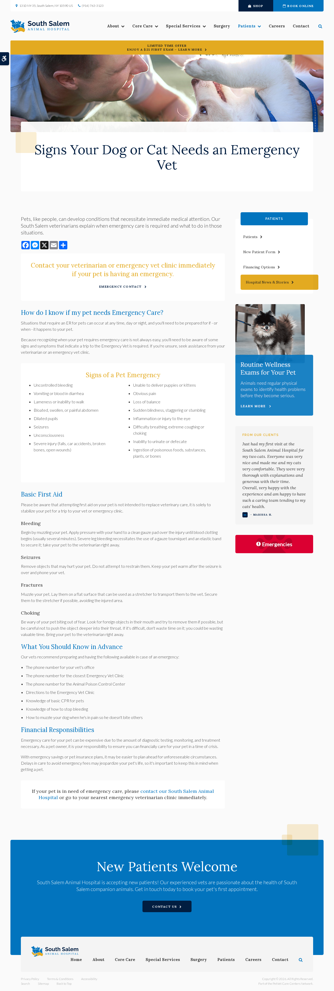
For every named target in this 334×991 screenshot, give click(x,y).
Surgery (222, 25)
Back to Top (64, 984)
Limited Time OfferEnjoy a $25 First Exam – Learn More (164, 47)
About (113, 25)
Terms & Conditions (60, 979)
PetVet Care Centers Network (293, 984)
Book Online (300, 6)
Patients (246, 25)
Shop (258, 6)
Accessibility (89, 979)
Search (25, 984)
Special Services (183, 25)
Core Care (142, 25)
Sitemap (43, 984)
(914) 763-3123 (93, 6)
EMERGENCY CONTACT (120, 286)
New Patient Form (259, 252)
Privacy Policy (30, 979)
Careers (277, 25)
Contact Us (164, 907)
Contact (301, 25)
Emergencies (277, 544)
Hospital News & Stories (267, 282)
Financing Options (259, 267)
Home (76, 959)
